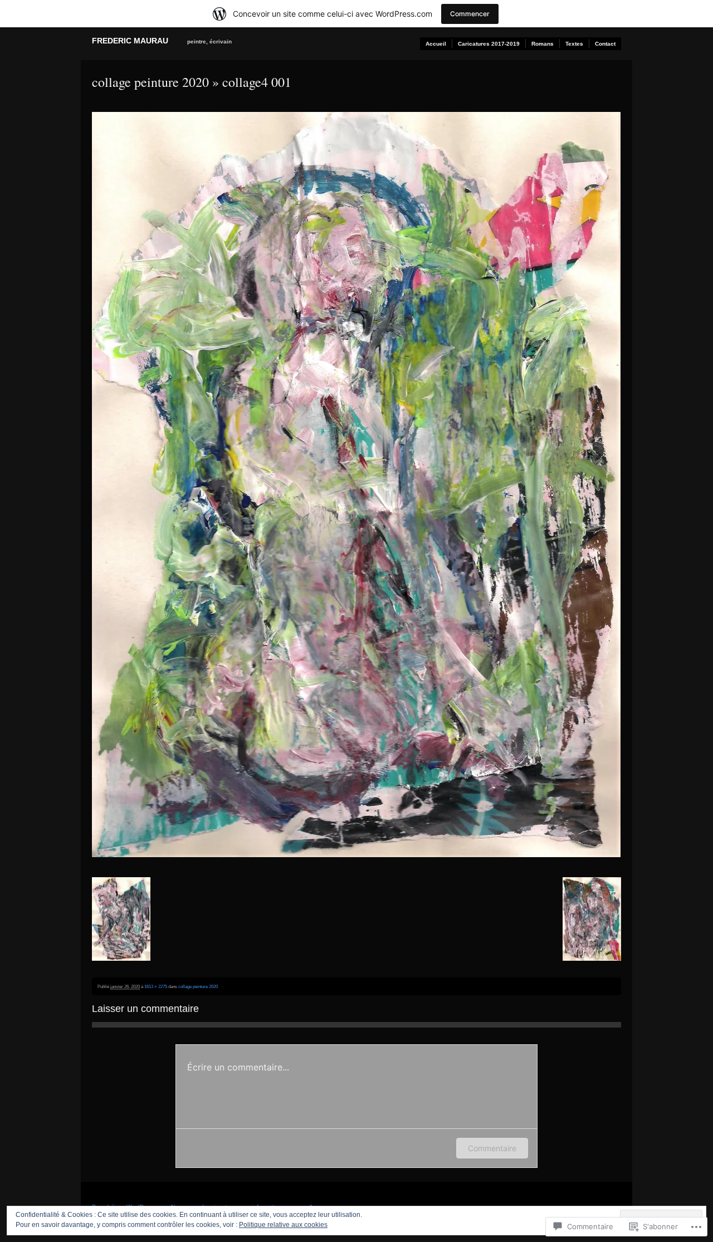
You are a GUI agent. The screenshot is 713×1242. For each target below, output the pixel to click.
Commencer (470, 13)
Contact (605, 44)
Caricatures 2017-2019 (489, 44)
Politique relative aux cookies (283, 1225)
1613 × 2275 (155, 986)
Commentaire (492, 1148)
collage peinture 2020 (150, 82)
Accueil (436, 44)
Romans (542, 44)
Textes (574, 44)
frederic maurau (130, 40)
